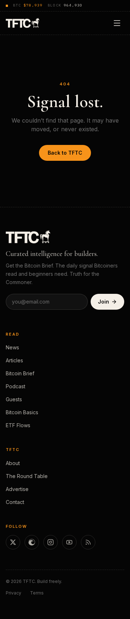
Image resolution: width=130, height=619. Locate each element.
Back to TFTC (65, 153)
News (12, 347)
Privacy (13, 593)
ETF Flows (18, 425)
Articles (14, 360)
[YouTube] (69, 542)
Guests (14, 399)
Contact (15, 502)
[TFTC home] (22, 23)
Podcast (15, 386)
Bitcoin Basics (22, 412)
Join (103, 302)
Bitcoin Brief (20, 373)
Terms (37, 593)
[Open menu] (117, 23)
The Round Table (27, 476)
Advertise (17, 489)
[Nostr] (32, 542)
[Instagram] (50, 542)
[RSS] (88, 542)
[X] (13, 542)
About (13, 463)
